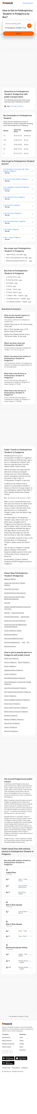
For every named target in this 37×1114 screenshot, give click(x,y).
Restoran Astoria (10, 646)
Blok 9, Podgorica (23, 662)
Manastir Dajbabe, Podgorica (13, 719)
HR (4, 1051)
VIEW (25, 254)
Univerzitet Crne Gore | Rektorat (14, 621)
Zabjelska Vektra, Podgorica (13, 670)
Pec (28, 642)
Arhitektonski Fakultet (11, 617)
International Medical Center (13, 638)
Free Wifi (7, 603)
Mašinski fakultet (10, 579)
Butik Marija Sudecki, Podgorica (14, 678)
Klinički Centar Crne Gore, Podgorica (16, 711)
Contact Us (24, 1067)
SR (10, 1051)
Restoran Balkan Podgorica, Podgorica (17, 700)
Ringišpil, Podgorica (10, 715)
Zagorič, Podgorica (10, 727)
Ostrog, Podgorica (10, 662)
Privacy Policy (16, 1067)
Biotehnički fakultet (10, 634)
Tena (23, 642)
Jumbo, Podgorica (10, 674)
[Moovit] (7, 3)
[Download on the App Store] (21, 1058)
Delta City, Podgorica (11, 731)
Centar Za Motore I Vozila (12, 630)
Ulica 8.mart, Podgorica (12, 723)
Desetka (7, 613)
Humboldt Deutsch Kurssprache (15, 593)
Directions (23, 1050)
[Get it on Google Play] (8, 1058)
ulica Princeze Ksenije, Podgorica (15, 688)
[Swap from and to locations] (29, 25)
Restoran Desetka (18, 613)
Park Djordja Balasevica (12, 642)
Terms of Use (6, 1067)
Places (21, 1040)
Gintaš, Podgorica (10, 666)
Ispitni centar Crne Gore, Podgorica (15, 707)
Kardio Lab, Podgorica (11, 658)
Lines (21, 1037)
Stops (21, 1047)
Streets (22, 1043)
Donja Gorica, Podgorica (12, 704)
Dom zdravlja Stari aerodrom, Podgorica (17, 692)
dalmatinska (25, 617)
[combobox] (18, 24)
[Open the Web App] (8, 1063)
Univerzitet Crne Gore (11, 589)
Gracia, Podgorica (10, 696)
